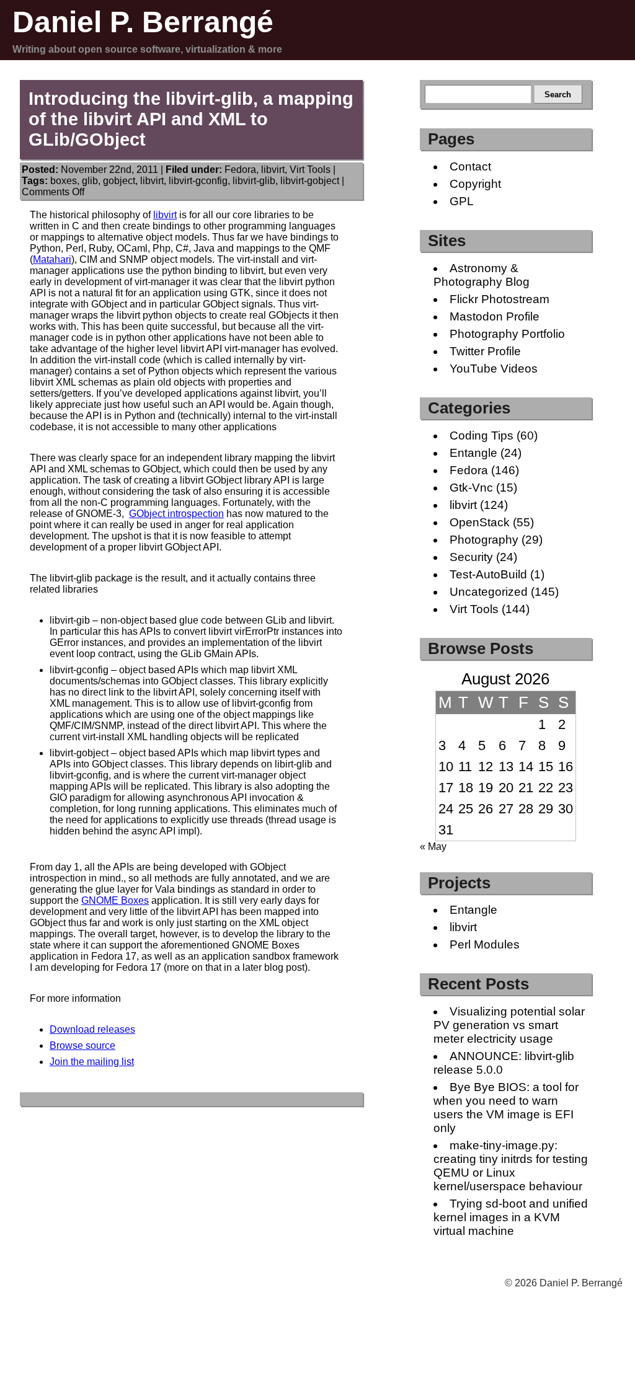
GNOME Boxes (115, 900)
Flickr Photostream (499, 299)
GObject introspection (176, 513)
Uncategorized (489, 591)
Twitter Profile (485, 351)
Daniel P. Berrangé (142, 22)
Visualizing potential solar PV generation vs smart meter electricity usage (509, 1025)
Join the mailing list (92, 1061)
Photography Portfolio (507, 333)
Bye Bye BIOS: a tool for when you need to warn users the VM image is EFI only (506, 1107)
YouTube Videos (494, 368)
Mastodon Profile (495, 316)
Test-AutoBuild (488, 574)
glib (90, 180)
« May (433, 846)
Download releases (92, 1029)
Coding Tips (481, 435)
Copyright (475, 183)
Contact (470, 166)
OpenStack (480, 522)
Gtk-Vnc (471, 487)
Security (471, 557)
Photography (484, 539)
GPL (462, 201)
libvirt (273, 169)
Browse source (82, 1045)
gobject (119, 180)
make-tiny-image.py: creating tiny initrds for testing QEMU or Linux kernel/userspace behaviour (510, 1166)
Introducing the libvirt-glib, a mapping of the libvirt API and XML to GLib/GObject (191, 119)
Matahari (52, 259)
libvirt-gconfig (198, 180)
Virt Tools (310, 169)
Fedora (240, 169)
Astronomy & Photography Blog (481, 275)
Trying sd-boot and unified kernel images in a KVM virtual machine (510, 1217)
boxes (63, 180)
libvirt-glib (254, 180)
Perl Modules (485, 944)
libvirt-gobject (309, 180)
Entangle (473, 452)
